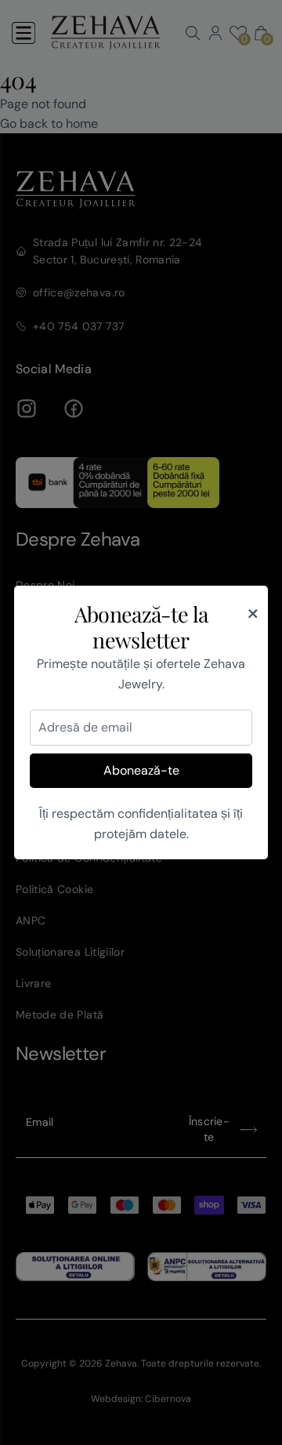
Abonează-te (141, 770)
